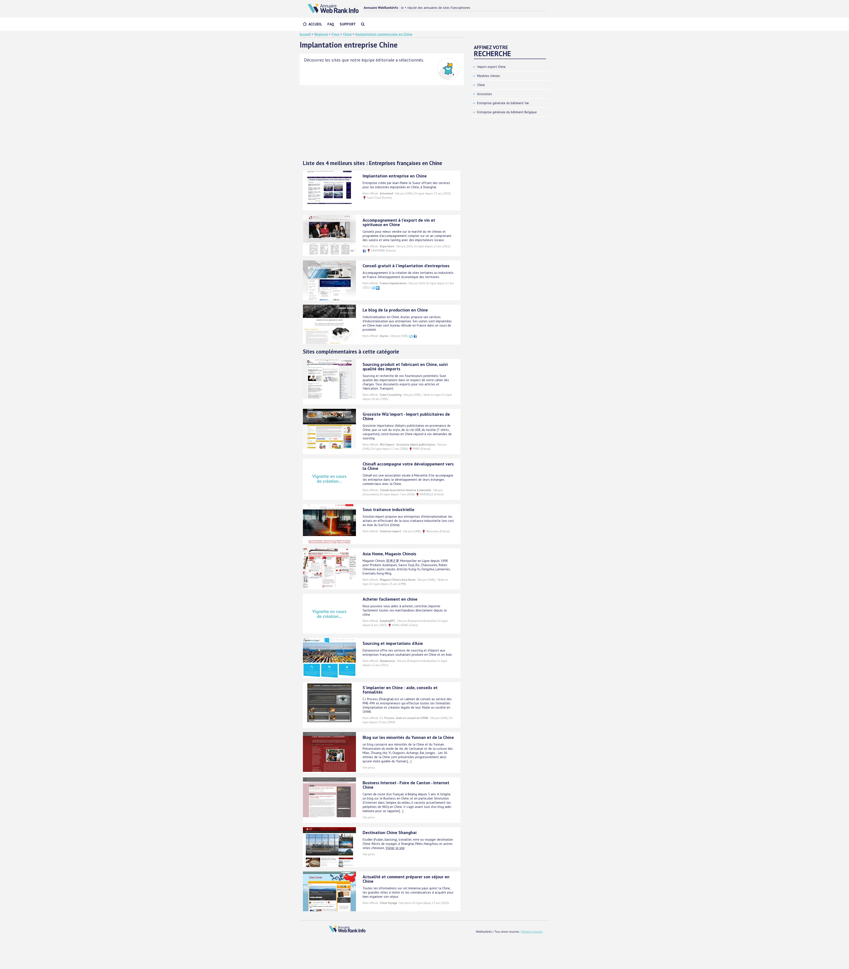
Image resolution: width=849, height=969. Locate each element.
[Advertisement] (382, 123)
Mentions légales (532, 932)
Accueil (315, 24)
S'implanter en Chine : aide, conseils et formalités (400, 690)
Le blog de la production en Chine (395, 310)
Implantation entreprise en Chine (395, 176)
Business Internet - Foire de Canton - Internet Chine (406, 785)
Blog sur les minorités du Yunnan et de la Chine (408, 737)
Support (348, 24)
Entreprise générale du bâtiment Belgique (507, 112)
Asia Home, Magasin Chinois (389, 554)
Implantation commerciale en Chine (383, 34)
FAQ (330, 24)
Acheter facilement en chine (390, 599)
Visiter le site (395, 848)
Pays (335, 34)
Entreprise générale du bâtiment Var (503, 103)
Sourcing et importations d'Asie (393, 643)
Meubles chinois (488, 76)
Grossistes (484, 94)
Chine (347, 34)
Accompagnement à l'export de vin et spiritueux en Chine (399, 222)
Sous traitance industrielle (388, 509)
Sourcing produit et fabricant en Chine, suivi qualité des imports (405, 366)
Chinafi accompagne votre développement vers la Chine (408, 466)
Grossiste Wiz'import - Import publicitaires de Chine (406, 416)
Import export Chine (491, 67)
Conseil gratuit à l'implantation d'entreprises (406, 266)
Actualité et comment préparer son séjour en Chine (406, 879)
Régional (321, 34)
